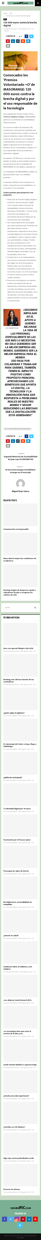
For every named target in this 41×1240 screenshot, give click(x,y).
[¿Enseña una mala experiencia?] (20, 1081)
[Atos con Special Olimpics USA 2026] (20, 634)
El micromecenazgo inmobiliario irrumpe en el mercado (20, 471)
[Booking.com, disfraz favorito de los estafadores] (20, 665)
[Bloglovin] (19, 1225)
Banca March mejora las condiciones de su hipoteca (19, 559)
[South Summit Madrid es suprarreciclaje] (20, 1050)
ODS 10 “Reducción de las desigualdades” (18, 428)
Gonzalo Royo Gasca (12, 651)
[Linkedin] (29, 1219)
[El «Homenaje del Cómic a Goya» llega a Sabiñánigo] (20, 730)
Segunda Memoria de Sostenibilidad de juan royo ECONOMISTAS (20, 458)
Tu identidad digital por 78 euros (17, 808)
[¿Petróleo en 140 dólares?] (20, 1113)
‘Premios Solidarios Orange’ (13, 117)
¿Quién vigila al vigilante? (14, 713)
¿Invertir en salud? (11, 935)
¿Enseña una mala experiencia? (16, 1095)
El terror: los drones (11, 1189)
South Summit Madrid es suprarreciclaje (20, 1064)
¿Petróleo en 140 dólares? (14, 1127)
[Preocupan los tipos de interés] (20, 857)
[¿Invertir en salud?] (20, 921)
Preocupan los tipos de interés (16, 871)
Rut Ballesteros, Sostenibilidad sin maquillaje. (17, 903)
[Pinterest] (23, 1219)
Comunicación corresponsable (16, 529)
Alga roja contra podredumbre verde (18, 1158)
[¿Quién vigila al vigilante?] (20, 698)
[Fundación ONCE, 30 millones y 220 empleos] (20, 952)
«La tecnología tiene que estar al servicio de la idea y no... (17, 1032)
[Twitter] (10, 1219)
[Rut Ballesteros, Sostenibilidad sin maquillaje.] (20, 888)
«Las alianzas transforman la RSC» (17, 1000)
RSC (5, 19)
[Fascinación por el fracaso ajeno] (20, 825)
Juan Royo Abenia (11, 716)
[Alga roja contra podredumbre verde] (20, 1144)
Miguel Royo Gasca (12, 29)
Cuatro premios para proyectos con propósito (18, 194)
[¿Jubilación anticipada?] (20, 763)
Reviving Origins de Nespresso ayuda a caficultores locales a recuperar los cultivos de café (19, 592)
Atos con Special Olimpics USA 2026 (18, 648)
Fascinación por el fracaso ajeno (17, 839)
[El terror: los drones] (20, 1175)
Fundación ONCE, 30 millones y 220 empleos (17, 968)
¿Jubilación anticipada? (12, 777)
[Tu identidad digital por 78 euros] (20, 794)
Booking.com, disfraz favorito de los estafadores (18, 680)
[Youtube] (35, 1219)
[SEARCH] (35, 607)
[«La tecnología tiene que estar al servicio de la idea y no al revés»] (20, 1017)
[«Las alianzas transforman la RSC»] (20, 986)
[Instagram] (16, 1219)
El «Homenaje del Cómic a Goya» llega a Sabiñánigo (19, 745)
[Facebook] (4, 1219)
